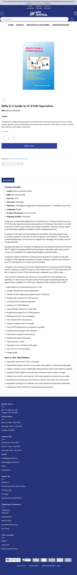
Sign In (4, 541)
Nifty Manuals (23, 159)
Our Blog (5, 494)
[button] (2, 13)
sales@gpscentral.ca (9, 458)
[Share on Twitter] (11, 164)
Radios (20, 25)
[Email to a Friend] (14, 164)
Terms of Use (21, 566)
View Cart (5, 545)
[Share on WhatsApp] (3, 164)
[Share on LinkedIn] (22, 164)
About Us (5, 482)
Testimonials (7, 490)
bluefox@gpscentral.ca (10, 462)
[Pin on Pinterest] (18, 164)
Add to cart (29, 146)
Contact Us (6, 470)
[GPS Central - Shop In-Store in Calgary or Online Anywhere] (39, 13)
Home (11, 25)
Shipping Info (7, 517)
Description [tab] (8, 180)
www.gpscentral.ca (38, 3)
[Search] (72, 19)
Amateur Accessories (38, 25)
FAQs (4, 466)
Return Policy (7, 521)
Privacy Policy (33, 566)
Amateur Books (60, 25)
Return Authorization (10, 549)
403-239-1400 (13, 442)
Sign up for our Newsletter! (12, 498)
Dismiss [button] (48, 3)
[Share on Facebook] (7, 164)
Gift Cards (5, 529)
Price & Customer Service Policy (13, 486)
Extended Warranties (10, 525)
